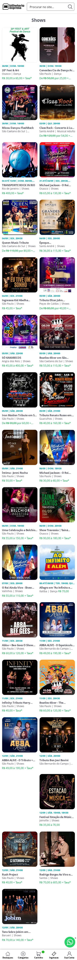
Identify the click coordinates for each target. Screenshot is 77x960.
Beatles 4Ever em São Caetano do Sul (52, 357)
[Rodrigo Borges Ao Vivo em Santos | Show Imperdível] (57, 848)
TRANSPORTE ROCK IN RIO (18, 185)
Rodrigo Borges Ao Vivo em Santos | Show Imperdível (56, 874)
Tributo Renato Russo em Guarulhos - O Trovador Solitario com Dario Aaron (55, 415)
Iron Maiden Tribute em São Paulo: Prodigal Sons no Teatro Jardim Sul (19, 415)
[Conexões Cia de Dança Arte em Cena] (57, 44)
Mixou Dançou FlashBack (17, 128)
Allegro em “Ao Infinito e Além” (54, 587)
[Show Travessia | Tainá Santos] (57, 504)
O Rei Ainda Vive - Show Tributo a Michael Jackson (18, 587)
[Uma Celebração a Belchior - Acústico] (20, 504)
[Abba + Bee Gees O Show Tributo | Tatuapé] (20, 619)
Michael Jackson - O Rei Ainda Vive (54, 185)
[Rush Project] (20, 848)
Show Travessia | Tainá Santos (53, 530)
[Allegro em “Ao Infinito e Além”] (57, 562)
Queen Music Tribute (15, 242)
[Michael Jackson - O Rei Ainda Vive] (57, 159)
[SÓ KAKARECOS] (20, 332)
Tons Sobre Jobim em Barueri (15, 932)
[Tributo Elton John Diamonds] (57, 274)
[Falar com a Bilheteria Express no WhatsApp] (69, 942)
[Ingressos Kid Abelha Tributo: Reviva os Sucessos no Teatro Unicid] (20, 274)
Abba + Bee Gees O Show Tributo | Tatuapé (17, 645)
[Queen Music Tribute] (20, 217)
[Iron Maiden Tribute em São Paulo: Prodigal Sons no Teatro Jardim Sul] (20, 389)
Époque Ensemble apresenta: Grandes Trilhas (52, 242)
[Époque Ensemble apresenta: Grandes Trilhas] (57, 217)
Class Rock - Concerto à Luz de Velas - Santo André (56, 128)
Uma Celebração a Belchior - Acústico (19, 530)
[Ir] (70, 7)
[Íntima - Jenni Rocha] (20, 447)
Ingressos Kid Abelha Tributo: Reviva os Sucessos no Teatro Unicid (19, 300)
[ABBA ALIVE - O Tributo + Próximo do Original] (20, 734)
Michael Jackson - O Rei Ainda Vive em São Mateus (56, 472)
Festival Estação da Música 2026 (56, 817)
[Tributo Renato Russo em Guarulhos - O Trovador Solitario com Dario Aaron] (57, 389)
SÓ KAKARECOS (11, 357)
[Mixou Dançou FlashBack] (20, 102)
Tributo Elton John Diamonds (50, 300)
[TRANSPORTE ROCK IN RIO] (20, 159)
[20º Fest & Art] (20, 44)
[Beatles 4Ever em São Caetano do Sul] (57, 332)
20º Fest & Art (10, 70)
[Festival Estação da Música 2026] (57, 791)
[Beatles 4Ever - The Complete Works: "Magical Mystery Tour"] (57, 677)
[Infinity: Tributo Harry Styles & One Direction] (20, 677)
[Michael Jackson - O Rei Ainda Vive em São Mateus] (57, 447)
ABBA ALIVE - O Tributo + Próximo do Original (17, 760)
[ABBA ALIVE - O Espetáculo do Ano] (57, 619)
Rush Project (10, 874)
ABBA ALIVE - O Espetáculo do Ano (55, 645)
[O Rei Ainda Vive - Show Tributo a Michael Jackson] (20, 562)
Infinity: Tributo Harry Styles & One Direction (16, 702)
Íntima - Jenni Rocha (15, 472)
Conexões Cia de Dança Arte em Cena (57, 70)
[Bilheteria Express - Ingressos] (13, 7)
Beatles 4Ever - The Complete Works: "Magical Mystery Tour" (56, 702)
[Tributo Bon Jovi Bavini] (57, 734)
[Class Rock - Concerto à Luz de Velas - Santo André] (57, 102)
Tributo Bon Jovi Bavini (54, 760)
